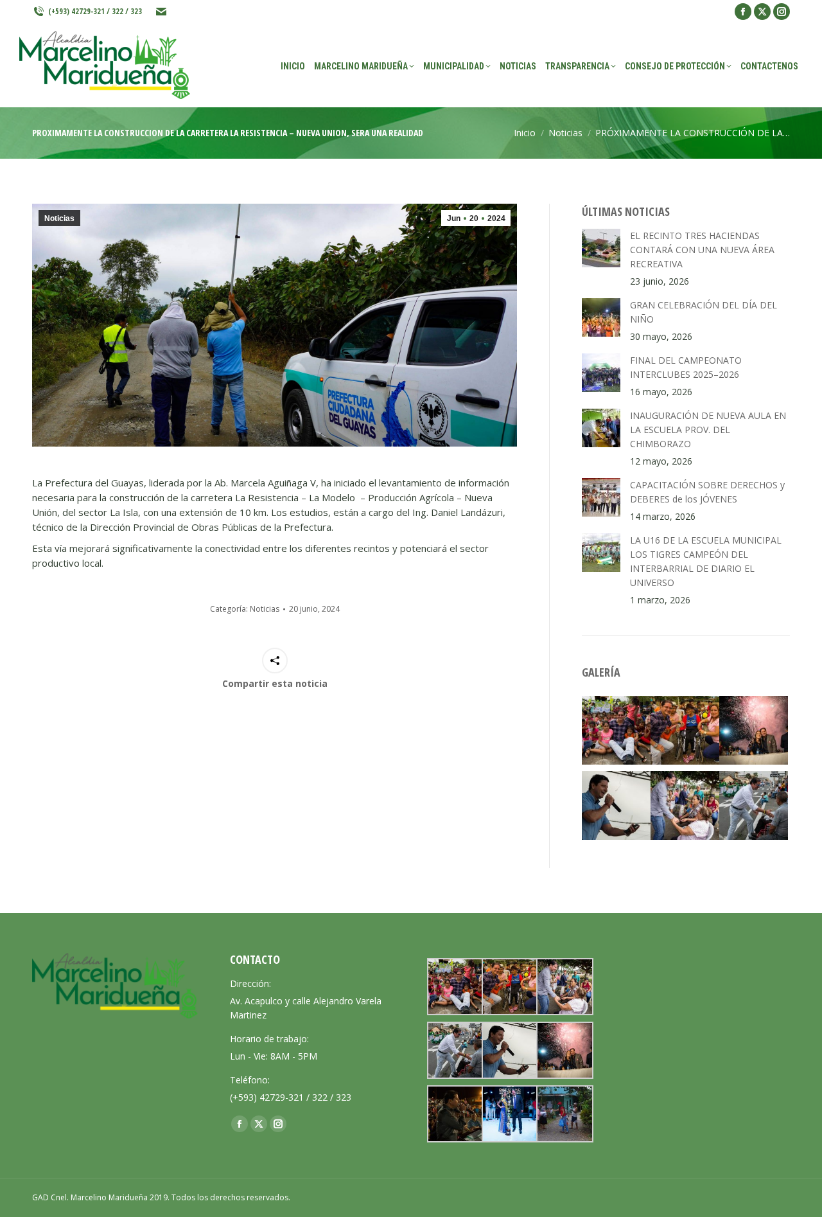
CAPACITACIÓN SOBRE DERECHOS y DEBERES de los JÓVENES (707, 492)
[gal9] (454, 1113)
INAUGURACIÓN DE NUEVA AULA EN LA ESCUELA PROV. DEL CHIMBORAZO (708, 429)
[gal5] (685, 730)
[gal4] (685, 805)
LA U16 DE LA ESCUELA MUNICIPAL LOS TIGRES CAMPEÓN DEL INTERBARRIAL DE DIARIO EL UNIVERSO (706, 561)
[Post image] (601, 248)
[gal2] (616, 805)
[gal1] (753, 730)
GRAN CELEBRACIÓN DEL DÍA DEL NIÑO (703, 312)
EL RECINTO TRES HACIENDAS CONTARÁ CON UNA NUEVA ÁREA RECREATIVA (702, 249)
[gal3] (753, 805)
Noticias (59, 218)
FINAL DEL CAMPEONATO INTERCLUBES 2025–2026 (686, 367)
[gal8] (509, 1113)
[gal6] (616, 730)
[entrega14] (563, 1113)
